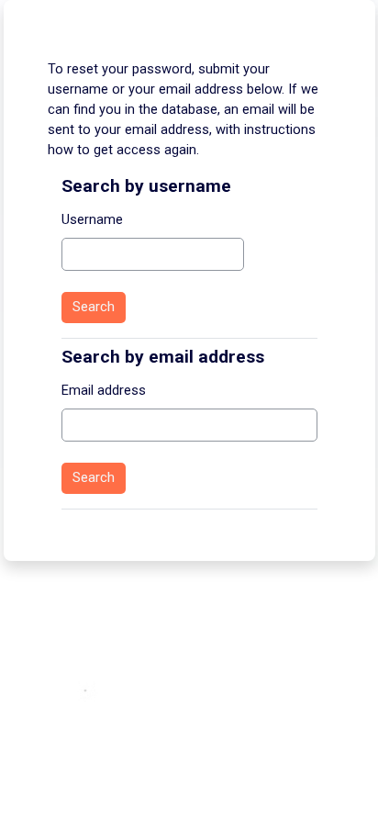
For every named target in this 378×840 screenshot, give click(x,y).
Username (92, 219)
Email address (103, 390)
